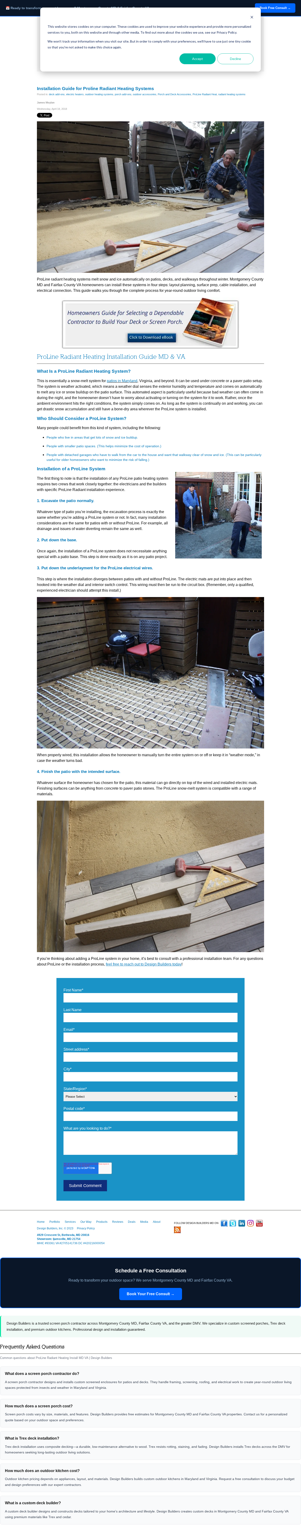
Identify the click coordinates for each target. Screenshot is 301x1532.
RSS (177, 1230)
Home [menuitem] (41, 1221)
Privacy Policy (86, 1228)
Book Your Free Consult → (150, 1294)
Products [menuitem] (101, 1221)
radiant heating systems (232, 94)
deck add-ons (57, 94)
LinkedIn (241, 1223)
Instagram (250, 1223)
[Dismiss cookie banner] (251, 18)
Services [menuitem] (70, 1221)
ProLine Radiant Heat (205, 94)
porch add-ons (123, 94)
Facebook (224, 1223)
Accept (197, 59)
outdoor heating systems (99, 94)
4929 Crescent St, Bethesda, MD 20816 (63, 1235)
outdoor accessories (144, 94)
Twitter (233, 1223)
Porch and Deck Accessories (174, 94)
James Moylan (46, 102)
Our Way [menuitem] (85, 1221)
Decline (235, 59)
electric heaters (75, 94)
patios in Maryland (122, 381)
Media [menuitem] (144, 1221)
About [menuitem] (156, 1221)
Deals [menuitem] (131, 1221)
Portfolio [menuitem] (54, 1221)
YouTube (259, 1223)
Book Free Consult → (275, 8)
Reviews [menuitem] (117, 1221)
